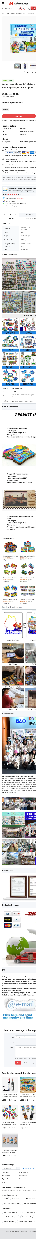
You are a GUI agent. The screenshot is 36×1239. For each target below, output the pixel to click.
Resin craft (22, 1179)
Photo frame (23, 1175)
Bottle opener (6, 1175)
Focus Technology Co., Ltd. (24, 1231)
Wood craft (5, 1172)
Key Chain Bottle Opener (10, 1217)
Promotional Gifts (20, 13)
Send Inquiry (19, 116)
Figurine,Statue (6, 1179)
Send (18, 1063)
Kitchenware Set (17, 1199)
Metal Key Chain (30, 1199)
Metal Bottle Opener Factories (12, 1212)
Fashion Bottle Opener (25, 1221)
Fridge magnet (23, 1172)
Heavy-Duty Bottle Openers (11, 1203)
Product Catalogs (29, 1168)
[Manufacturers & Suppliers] (18, 3)
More (3, 1225)
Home (3, 13)
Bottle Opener (30, 13)
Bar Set (5, 1199)
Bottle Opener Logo (27, 1217)
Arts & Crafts (10, 13)
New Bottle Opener (9, 1221)
